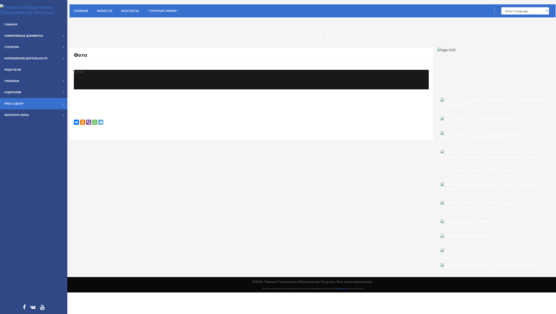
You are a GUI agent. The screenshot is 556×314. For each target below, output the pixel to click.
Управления (340, 288)
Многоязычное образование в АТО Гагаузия (476, 170)
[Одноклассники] (82, 122)
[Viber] (88, 122)
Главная (81, 11)
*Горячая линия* (163, 11)
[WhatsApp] (94, 122)
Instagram (33, 307)
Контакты (130, 11)
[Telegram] (100, 122)
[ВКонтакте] (76, 122)
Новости (105, 11)
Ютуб (42, 307)
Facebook (24, 307)
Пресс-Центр (314, 36)
